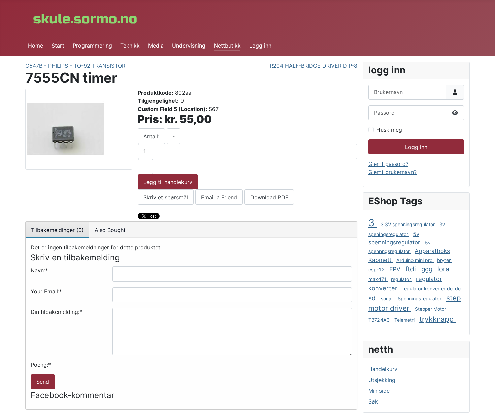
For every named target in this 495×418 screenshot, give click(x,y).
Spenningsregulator (420, 298)
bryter (444, 260)
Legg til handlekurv (167, 182)
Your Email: (46, 291)
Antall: (151, 136)
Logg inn (260, 45)
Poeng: (41, 364)
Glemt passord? (388, 163)
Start (58, 45)
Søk (373, 401)
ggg (427, 269)
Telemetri (405, 320)
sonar (387, 298)
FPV (395, 269)
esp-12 (377, 270)
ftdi (411, 269)
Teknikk (130, 45)
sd (372, 298)
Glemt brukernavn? (392, 172)
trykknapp (437, 319)
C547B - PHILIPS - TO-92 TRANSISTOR (75, 65)
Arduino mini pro (415, 260)
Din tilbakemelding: (56, 311)
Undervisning (188, 45)
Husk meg (389, 129)
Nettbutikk (227, 45)
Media (156, 45)
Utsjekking (381, 380)
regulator (401, 279)
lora (444, 269)
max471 (378, 279)
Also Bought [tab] (110, 230)
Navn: (39, 270)
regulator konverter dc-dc (432, 288)
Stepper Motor (431, 309)
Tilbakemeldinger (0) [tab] (57, 230)
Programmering (92, 45)
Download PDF (269, 197)
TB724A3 (379, 320)
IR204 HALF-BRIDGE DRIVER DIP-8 (312, 65)
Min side (379, 390)
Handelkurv (382, 369)
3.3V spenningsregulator (408, 224)
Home (35, 45)
